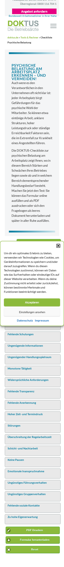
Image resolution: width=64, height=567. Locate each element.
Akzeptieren (32, 302)
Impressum (42, 320)
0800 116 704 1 (38, 3)
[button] (58, 245)
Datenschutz (25, 320)
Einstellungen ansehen (32, 312)
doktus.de (12, 37)
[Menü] (52, 26)
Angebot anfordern (34, 11)
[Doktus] (29, 26)
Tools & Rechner (29, 37)
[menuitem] (52, 26)
